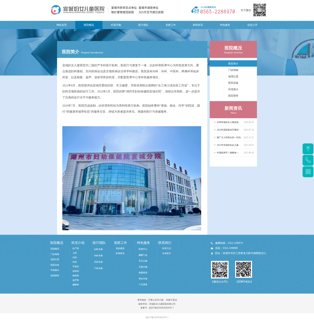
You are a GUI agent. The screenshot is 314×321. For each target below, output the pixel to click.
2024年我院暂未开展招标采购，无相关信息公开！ (229, 124)
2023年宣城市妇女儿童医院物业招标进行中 (229, 139)
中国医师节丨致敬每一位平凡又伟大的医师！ (229, 146)
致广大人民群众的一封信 (229, 131)
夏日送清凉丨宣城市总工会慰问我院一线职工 (229, 154)
